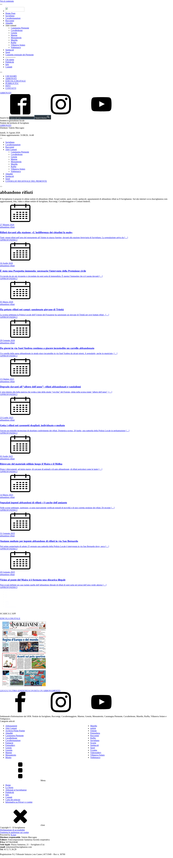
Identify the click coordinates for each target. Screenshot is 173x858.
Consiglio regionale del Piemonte (19, 55)
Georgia (8, 750)
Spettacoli (9, 50)
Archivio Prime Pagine (15, 731)
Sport (7, 52)
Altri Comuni (11, 149)
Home (8, 785)
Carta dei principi (12, 800)
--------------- (10, 57)
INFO (8, 86)
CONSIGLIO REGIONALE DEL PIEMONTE (26, 181)
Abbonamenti (11, 726)
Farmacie (9, 743)
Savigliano (9, 16)
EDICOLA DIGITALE (15, 81)
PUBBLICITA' (12, 83)
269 (7, 602)
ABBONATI (11, 78)
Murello (14, 40)
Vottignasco (16, 47)
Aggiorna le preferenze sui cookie (14, 832)
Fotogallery (10, 745)
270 (7, 604)
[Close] (1, 72)
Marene (14, 35)
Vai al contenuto (7, 1)
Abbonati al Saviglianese (16, 790)
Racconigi (9, 20)
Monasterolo (16, 38)
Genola (14, 33)
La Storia (9, 787)
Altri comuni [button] (10, 25)
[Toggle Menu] (1, 4)
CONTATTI (10, 88)
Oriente (93, 731)
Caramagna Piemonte (20, 28)
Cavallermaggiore (13, 18)
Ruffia (13, 42)
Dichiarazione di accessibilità (12, 830)
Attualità (9, 23)
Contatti (8, 67)
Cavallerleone (17, 30)
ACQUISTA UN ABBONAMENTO (44, 691)
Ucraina (93, 750)
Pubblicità (9, 62)
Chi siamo (9, 59)
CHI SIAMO (11, 76)
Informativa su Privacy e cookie (18, 802)
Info (7, 64)
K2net (13, 835)
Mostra (8, 757)
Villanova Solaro (18, 45)
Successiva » (10, 606)
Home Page (10, 13)
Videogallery (95, 752)
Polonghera (95, 733)
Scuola (93, 743)
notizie (93, 728)
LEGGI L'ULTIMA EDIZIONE (14, 691)
